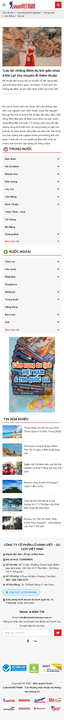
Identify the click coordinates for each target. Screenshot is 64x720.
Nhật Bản (10, 276)
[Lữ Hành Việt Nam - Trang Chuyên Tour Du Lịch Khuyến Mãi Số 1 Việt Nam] (22, 4)
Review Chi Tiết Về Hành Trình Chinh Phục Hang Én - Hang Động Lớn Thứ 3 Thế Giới (42, 523)
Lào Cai (9, 189)
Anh (7, 322)
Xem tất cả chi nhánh (23, 592)
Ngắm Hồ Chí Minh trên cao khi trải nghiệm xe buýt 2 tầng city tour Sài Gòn (43, 468)
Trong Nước (20, 149)
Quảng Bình (12, 234)
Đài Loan (10, 314)
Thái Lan (10, 261)
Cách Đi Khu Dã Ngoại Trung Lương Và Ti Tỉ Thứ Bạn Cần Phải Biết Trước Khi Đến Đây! (41, 504)
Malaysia (10, 291)
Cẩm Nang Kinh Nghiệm (28, 12)
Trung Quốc (11, 299)
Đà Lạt (21, 16)
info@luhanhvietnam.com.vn (35, 617)
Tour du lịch (8, 12)
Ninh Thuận (12, 204)
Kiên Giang (11, 181)
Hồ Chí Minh (12, 166)
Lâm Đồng (9, 16)
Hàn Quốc (10, 269)
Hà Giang (10, 219)
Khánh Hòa (11, 174)
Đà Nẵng (10, 226)
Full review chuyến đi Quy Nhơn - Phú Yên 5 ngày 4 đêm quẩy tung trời (42, 450)
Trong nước (49, 12)
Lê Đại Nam (37, 554)
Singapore (11, 284)
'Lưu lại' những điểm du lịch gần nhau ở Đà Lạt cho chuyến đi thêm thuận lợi (31, 75)
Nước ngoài (20, 251)
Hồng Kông (11, 307)
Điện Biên (10, 158)
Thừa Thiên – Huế (15, 211)
